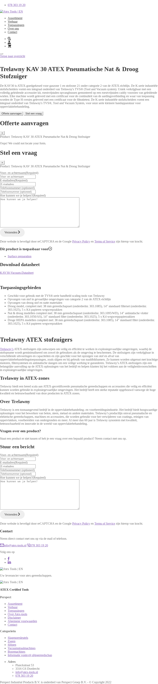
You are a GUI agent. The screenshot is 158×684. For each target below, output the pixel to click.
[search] (9, 38)
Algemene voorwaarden (22, 621)
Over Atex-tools (17, 614)
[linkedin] (9, 562)
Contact (12, 32)
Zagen (11, 641)
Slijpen (12, 644)
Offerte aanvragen (12, 113)
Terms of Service (104, 241)
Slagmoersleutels (18, 637)
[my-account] (9, 42)
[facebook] (8, 558)
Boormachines (16, 651)
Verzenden (11, 232)
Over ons (13, 28)
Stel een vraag (33, 113)
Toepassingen (16, 25)
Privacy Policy (81, 241)
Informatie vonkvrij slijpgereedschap (30, 655)
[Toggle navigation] (1, 53)
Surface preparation (19, 256)
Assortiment (15, 18)
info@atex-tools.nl (15, 545)
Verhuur (13, 21)
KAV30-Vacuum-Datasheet (17, 272)
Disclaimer (14, 617)
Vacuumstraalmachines (21, 648)
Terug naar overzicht (12, 56)
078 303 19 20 (39, 545)
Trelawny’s (6, 349)
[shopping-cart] (83, 46)
